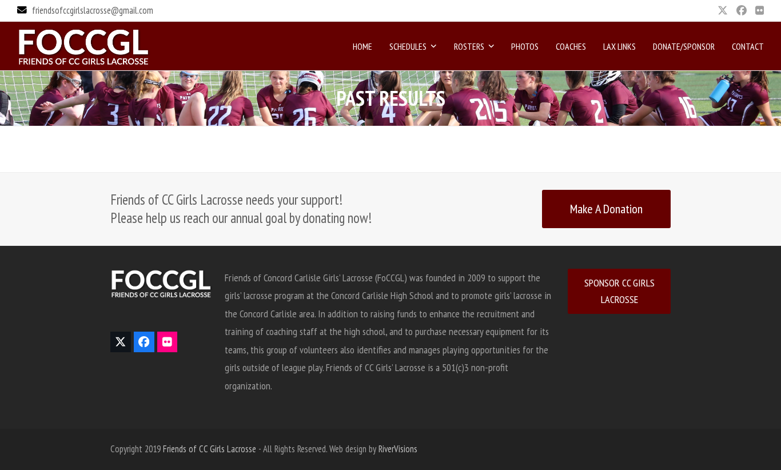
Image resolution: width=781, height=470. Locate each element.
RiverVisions (397, 449)
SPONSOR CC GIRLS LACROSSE (619, 291)
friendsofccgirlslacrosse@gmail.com (92, 10)
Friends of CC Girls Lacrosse (209, 449)
